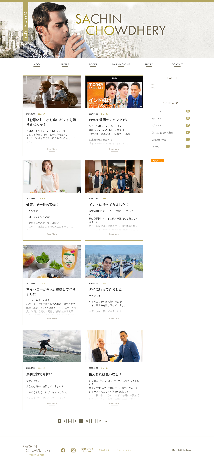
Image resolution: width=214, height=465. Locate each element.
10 (87, 421)
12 (100, 421)
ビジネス (170, 125)
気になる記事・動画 (170, 132)
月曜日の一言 (170, 139)
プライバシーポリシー (124, 450)
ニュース (170, 111)
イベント (170, 118)
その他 (170, 146)
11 (93, 421)
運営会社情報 (104, 450)
